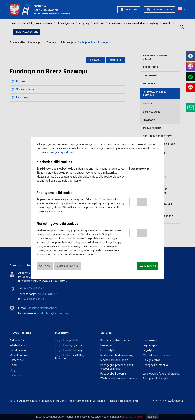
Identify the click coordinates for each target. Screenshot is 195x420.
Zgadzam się (148, 265)
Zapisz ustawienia (67, 265)
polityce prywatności (62, 152)
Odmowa (44, 265)
